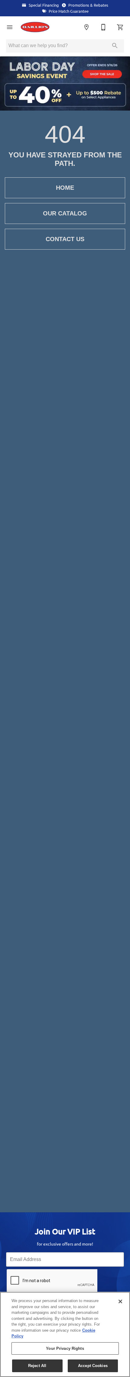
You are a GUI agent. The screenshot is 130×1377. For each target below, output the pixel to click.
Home (65, 187)
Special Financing (43, 5)
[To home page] (42, 27)
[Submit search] (115, 45)
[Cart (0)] (120, 27)
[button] (9, 27)
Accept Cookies (93, 1365)
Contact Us (65, 239)
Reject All (37, 1365)
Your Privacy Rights (65, 1348)
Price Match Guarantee (68, 11)
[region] (65, 1334)
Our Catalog (65, 213)
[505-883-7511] (103, 27)
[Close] (120, 1301)
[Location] (86, 27)
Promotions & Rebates (87, 5)
